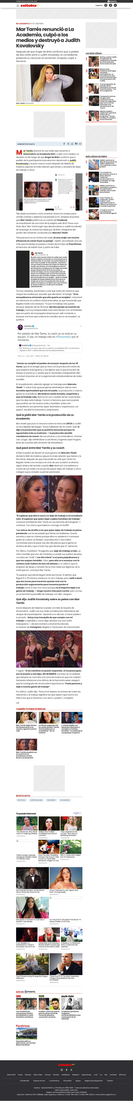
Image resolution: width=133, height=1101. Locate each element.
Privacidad (67, 1081)
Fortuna (48, 1075)
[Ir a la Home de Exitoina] (30, 5)
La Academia (64, 800)
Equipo (78, 1081)
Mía (106, 1075)
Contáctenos (54, 1081)
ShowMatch (51, 800)
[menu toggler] (17, 5)
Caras (20, 1075)
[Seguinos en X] (115, 5)
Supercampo (86, 1075)
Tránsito (110, 1081)
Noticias (28, 1075)
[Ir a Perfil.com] (112, 2)
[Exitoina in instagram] (105, 5)
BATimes (122, 1075)
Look (95, 1075)
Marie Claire (38, 1075)
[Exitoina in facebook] (110, 5)
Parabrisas (66, 1075)
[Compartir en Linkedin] (76, 143)
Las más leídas (94, 53)
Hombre (56, 1075)
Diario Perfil (11, 1075)
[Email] (80, 144)
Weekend (75, 1075)
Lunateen (113, 1075)
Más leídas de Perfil (96, 156)
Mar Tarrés (28, 150)
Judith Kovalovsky (36, 800)
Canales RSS (24, 1081)
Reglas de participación (94, 1081)
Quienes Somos (39, 1081)
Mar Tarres (21, 800)
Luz (101, 1075)
